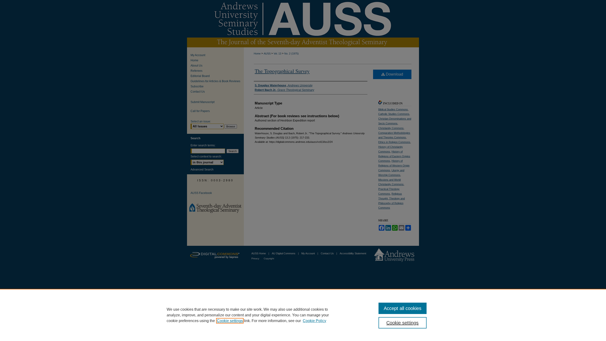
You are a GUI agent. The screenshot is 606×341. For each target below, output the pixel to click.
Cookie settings (230, 321)
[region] (303, 315)
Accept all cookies (402, 308)
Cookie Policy (314, 321)
